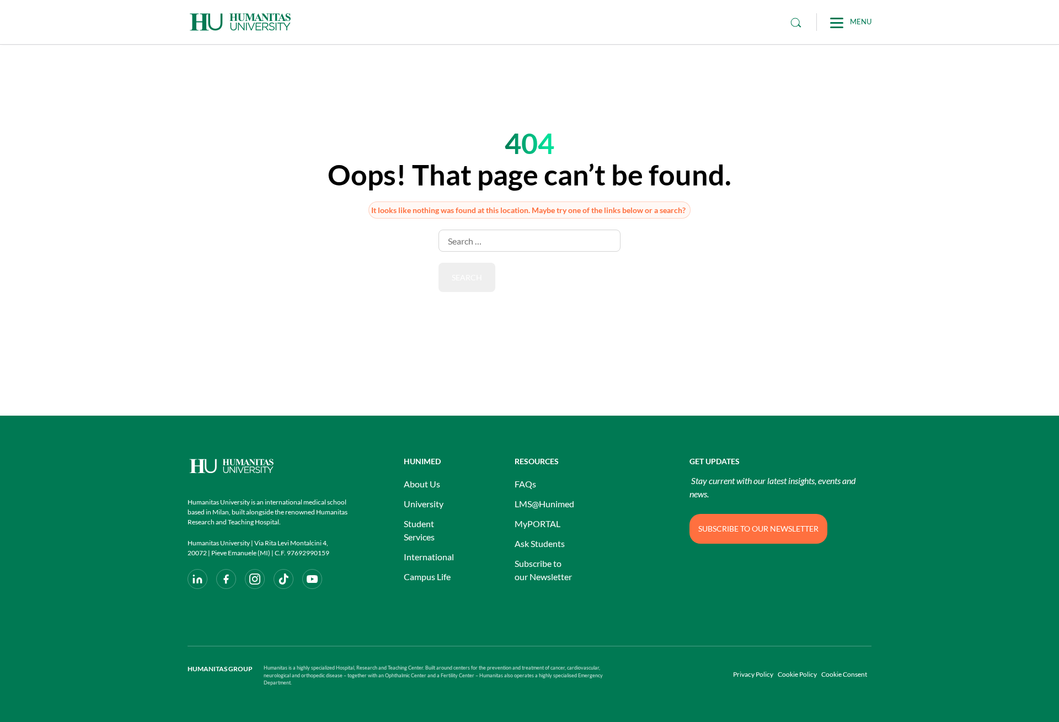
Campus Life (427, 576)
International (429, 556)
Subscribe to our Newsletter (543, 570)
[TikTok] (283, 579)
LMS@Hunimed (544, 503)
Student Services (419, 530)
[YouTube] (312, 579)
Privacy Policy (753, 674)
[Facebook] (226, 579)
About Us (422, 484)
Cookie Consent (844, 674)
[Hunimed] (267, 466)
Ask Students (540, 543)
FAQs (525, 484)
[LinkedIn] (197, 579)
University (423, 503)
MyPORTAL (537, 523)
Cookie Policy (797, 674)
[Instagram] (255, 579)
